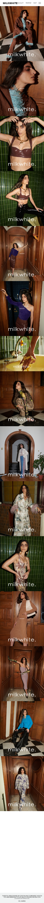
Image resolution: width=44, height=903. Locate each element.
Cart (35, 3)
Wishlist (28, 3)
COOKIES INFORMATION (21, 898)
